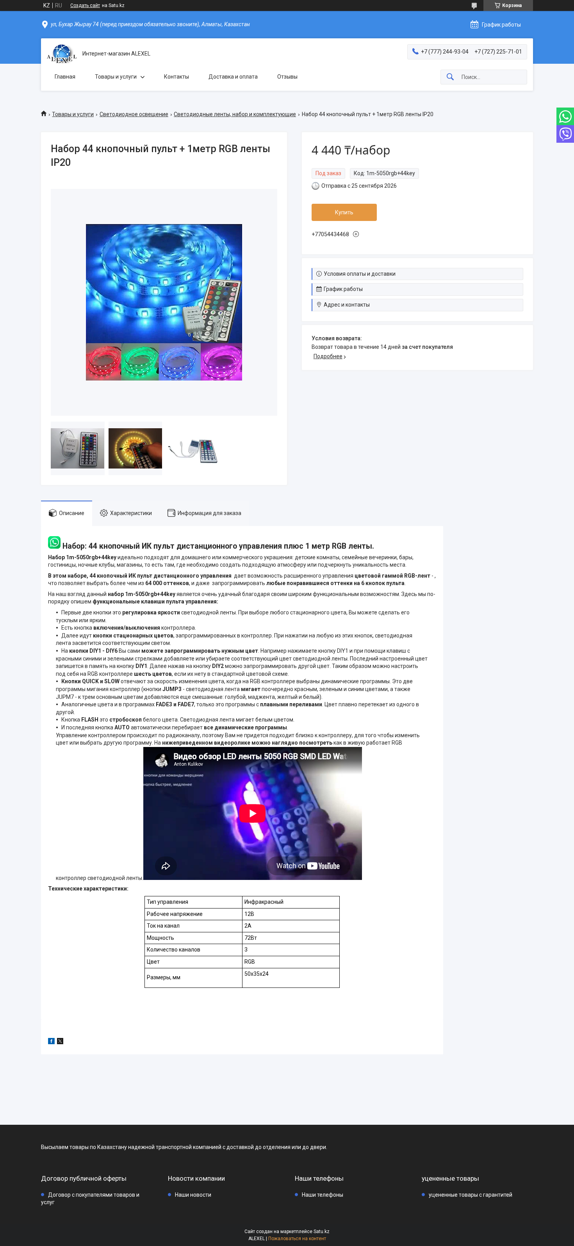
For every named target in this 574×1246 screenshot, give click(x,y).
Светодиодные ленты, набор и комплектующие (235, 114)
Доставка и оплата (233, 77)
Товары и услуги (116, 77)
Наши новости (193, 1195)
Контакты (176, 77)
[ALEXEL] (62, 53)
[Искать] (450, 77)
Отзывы (287, 77)
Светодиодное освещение (134, 114)
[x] (60, 1042)
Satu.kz (322, 1231)
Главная (65, 77)
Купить (344, 212)
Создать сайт (85, 5)
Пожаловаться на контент (297, 1238)
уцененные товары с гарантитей (470, 1195)
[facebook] (51, 1042)
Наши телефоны (322, 1195)
